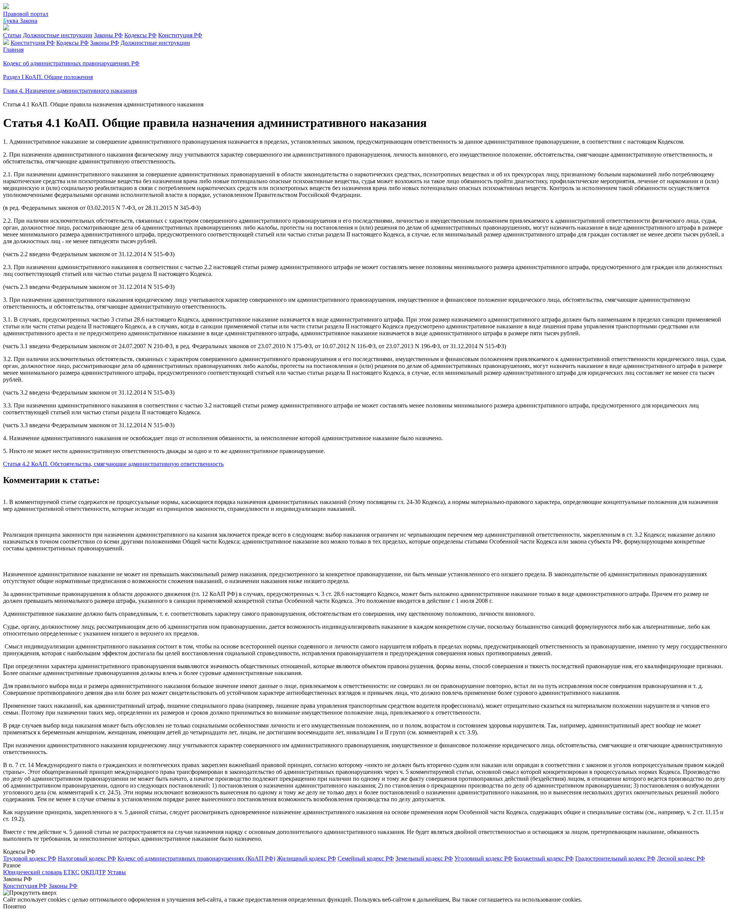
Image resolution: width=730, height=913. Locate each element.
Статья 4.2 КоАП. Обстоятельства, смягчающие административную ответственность (113, 464)
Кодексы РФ (140, 35)
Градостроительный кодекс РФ (615, 858)
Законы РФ (108, 35)
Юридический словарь (32, 872)
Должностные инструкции (57, 35)
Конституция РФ (180, 35)
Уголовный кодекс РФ (483, 858)
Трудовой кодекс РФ (29, 858)
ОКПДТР (93, 872)
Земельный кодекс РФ (424, 858)
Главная (13, 49)
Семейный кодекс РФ (366, 858)
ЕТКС (71, 872)
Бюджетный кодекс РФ (544, 858)
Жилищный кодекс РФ (306, 858)
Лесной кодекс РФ (681, 858)
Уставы (116, 872)
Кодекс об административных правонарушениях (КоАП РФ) (196, 858)
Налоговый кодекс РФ (87, 858)
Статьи (12, 35)
